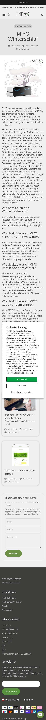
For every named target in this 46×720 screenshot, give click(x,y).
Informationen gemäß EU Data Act (16, 654)
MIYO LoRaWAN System (12, 602)
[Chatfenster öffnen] (40, 714)
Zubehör (5, 606)
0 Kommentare (24, 49)
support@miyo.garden (11, 579)
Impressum (7, 641)
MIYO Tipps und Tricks (23, 26)
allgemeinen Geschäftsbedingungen (27, 511)
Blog (4, 649)
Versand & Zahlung (10, 629)
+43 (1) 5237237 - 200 (11, 582)
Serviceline (6, 625)
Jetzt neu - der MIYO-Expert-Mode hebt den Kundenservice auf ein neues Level (20, 419)
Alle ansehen (7, 610)
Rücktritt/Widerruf (10, 633)
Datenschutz (7, 637)
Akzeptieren (22, 379)
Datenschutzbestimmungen (18, 514)
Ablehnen (22, 386)
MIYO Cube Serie (9, 598)
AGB (3, 645)
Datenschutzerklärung (23, 373)
